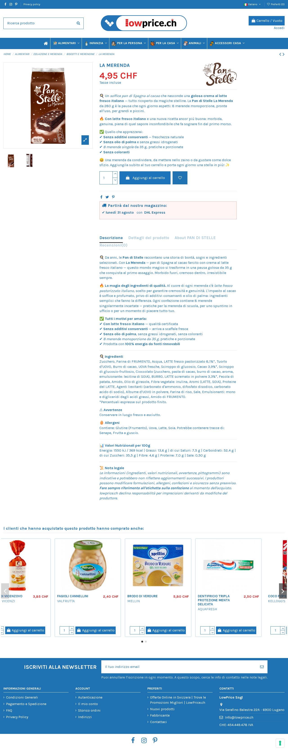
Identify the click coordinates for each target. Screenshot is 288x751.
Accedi (279, 28)
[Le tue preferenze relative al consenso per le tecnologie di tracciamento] (280, 743)
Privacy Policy (17, 717)
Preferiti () (277, 4)
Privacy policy (31, 4)
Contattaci (158, 722)
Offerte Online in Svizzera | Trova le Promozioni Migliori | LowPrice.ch (178, 699)
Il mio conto (88, 704)
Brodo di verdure (163, 596)
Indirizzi (85, 717)
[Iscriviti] (261, 667)
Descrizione (111, 237)
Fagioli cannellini (93, 596)
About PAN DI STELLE (195, 237)
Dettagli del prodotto (148, 237)
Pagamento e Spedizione (26, 704)
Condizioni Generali (22, 697)
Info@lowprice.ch (239, 717)
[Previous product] (281, 54)
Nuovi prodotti (162, 709)
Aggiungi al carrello (149, 178)
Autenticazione (90, 697)
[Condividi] (101, 197)
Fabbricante (160, 715)
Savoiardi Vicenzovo (25, 596)
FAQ (9, 710)
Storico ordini (89, 710)
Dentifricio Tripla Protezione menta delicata (235, 600)
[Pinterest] (113, 197)
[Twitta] (107, 197)
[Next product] (284, 54)
